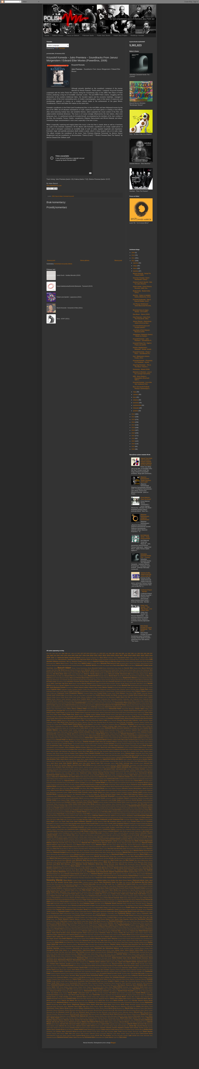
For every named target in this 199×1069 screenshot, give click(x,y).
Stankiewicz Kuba (82, 958)
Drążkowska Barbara (110, 712)
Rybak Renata (143, 931)
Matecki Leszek (81, 852)
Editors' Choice (57, 35)
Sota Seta (113, 954)
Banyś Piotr (133, 663)
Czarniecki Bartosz (82, 701)
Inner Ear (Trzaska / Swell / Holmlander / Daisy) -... (141, 278)
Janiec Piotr (99, 763)
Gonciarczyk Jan (127, 737)
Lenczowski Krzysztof (77, 827)
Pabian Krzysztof (110, 888)
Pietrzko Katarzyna (94, 901)
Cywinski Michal (76, 699)
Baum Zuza (114, 668)
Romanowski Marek (87, 927)
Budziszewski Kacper (136, 685)
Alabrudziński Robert (123, 657)
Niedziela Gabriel (69, 873)
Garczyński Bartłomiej (122, 728)
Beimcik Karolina (128, 670)
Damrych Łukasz (140, 703)
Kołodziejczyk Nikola (64, 796)
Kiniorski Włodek (148, 786)
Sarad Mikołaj (70, 936)
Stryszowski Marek (90, 965)
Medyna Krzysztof (144, 856)
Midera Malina (50, 860)
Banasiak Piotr (105, 663)
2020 (133, 433)
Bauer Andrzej (107, 668)
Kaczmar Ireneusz (109, 773)
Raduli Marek (64, 921)
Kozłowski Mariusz (107, 809)
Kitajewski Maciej (98, 788)
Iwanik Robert (65, 757)
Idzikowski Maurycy (104, 755)
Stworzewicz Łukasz (133, 965)
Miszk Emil (60, 864)
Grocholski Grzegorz (57, 743)
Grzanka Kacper (144, 743)
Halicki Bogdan (54, 751)
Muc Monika (86, 868)
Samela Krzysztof (135, 934)
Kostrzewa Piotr (120, 804)
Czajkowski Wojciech (52, 701)
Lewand (53, 829)
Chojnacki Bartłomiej (120, 691)
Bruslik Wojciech (125, 683)
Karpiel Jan (117, 782)
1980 (107, 653)
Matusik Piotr (127, 852)
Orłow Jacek (139, 884)
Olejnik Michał (50, 882)
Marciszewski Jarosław (133, 848)
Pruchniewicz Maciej (90, 915)
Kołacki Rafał (127, 794)
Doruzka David (128, 710)
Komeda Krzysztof (68, 196)
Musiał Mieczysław (51, 870)
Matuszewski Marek (56, 854)
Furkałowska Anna (60, 726)
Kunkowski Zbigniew (129, 819)
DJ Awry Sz (126, 706)
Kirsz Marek (66, 788)
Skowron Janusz (115, 944)
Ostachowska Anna (96, 886)
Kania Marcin (53, 780)
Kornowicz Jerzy (51, 802)
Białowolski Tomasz (138, 672)
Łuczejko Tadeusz (51, 839)
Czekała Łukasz (139, 701)
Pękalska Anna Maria (137, 897)
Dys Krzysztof (71, 718)
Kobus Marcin (106, 792)
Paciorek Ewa (148, 888)
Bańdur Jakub (140, 663)
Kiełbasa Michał (110, 786)
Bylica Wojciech (135, 687)
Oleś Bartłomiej (127, 882)
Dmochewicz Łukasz (60, 708)
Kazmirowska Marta (114, 784)
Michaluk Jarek (140, 858)
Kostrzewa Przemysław (131, 804)
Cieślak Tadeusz (81, 697)
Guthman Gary (146, 747)
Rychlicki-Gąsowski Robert (79, 932)
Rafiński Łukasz (81, 921)
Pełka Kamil (84, 895)
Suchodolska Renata (106, 967)
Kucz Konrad (60, 817)
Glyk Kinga (54, 736)
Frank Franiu (104, 724)
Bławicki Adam (85, 677)
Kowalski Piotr (129, 808)
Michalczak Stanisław (103, 858)
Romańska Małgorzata (123, 927)
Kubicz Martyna (88, 815)
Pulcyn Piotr (54, 919)
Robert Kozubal (145, 923)
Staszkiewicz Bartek (110, 960)
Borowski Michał (104, 681)
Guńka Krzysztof (128, 747)
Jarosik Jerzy (100, 765)
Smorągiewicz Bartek (53, 950)
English (105, 720)
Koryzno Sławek (92, 802)
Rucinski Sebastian (87, 929)
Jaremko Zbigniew (66, 765)
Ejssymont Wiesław (66, 720)
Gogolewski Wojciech (144, 736)
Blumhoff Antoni (134, 675)
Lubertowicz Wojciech (146, 833)
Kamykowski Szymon (143, 778)
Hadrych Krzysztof (119, 749)
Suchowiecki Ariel (116, 967)
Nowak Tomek (67, 877)
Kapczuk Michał (69, 780)
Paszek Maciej (121, 892)
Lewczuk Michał (148, 829)
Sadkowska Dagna (52, 934)
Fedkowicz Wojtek (147, 720)
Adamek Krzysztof (86, 657)
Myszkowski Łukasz (111, 870)
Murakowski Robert (129, 868)
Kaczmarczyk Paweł (53, 775)
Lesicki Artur (119, 827)
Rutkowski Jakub (86, 930)
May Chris (108, 854)
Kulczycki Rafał (128, 817)
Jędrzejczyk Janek (87, 769)
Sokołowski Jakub (112, 952)
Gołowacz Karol (108, 737)
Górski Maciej (50, 741)
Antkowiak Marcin (134, 659)
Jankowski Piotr (147, 763)
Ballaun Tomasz (69, 663)
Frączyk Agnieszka (139, 724)
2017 (133, 425)
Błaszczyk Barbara (65, 677)
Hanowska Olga (98, 751)
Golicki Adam (89, 738)
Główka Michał (116, 736)
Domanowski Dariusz (71, 710)
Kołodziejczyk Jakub (52, 796)
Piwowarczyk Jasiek (66, 905)
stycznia (136, 263)
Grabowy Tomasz (69, 741)
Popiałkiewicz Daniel (112, 909)
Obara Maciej (67, 880)
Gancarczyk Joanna (74, 728)
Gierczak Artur (128, 732)
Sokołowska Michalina (101, 952)
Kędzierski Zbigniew (62, 786)
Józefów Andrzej (76, 771)
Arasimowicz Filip (64, 661)
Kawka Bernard (84, 784)
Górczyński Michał (101, 739)
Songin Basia (106, 954)
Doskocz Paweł (137, 710)
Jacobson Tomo (55, 759)
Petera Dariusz (81, 897)
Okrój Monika (111, 880)
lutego (135, 266)
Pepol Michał (115, 895)
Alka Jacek (76, 659)
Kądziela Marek (51, 786)
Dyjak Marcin (128, 716)
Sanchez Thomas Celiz (146, 934)
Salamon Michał (125, 934)
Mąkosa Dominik (126, 856)
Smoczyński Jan (99, 948)
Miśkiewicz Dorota (69, 864)
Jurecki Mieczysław (114, 771)
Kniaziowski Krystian (62, 792)
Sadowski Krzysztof (63, 934)
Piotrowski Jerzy (121, 903)
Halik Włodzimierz (72, 751)
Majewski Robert (147, 842)
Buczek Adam (106, 685)
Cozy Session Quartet (137, 697)
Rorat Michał (139, 927)
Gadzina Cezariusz (107, 726)
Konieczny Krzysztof (111, 798)
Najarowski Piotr (71, 871)
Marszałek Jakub (110, 850)
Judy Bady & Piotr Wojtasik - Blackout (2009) (141, 331)
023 (48, 653)
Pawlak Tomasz (107, 893)
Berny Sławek (81, 672)
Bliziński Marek (113, 675)
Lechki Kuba (126, 825)
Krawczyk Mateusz (71, 811)
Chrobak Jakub (111, 693)
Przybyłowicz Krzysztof (73, 917)
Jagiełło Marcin (80, 759)
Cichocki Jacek (51, 695)
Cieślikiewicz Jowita (91, 697)
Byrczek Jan (143, 687)
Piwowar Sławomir (55, 905)
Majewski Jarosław (127, 842)
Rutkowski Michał (106, 930)
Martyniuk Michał (128, 850)
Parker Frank (91, 892)
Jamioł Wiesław (114, 761)
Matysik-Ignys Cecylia (100, 854)
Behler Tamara (119, 670)
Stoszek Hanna (95, 963)
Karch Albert (138, 780)
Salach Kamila (117, 934)
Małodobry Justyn (147, 846)
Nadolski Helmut (133, 870)
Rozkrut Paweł (50, 929)
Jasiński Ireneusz (88, 767)
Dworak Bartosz (78, 716)
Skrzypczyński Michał (69, 946)
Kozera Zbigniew (147, 808)
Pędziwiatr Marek (118, 897)
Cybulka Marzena (56, 699)
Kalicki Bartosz (84, 776)
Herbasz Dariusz (84, 753)
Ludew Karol (96, 835)
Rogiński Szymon (134, 925)
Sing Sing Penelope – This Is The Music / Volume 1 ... (142, 365)
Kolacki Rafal (89, 794)
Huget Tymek (71, 755)
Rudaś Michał (106, 929)
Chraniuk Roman (102, 693)
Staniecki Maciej (138, 956)
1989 (132, 653)
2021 (133, 436)
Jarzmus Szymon (78, 767)
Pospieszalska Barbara (85, 911)
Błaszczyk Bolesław (75, 677)
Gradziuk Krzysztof (89, 741)
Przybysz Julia (84, 917)
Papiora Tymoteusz (82, 892)
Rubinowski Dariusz (77, 929)
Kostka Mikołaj (90, 804)
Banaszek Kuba (114, 663)
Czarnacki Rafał (72, 701)
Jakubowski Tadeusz (93, 761)
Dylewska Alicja (144, 716)
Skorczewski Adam (83, 944)
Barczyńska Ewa (100, 665)
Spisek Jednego (51, 956)
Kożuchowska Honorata (128, 809)
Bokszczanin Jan (57, 679)
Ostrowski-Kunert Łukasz (69, 888)
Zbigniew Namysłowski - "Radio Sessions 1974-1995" (146, 479)
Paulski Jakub (75, 893)
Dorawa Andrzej (107, 710)
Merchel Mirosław (71, 858)
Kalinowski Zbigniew (112, 776)
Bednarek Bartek (79, 670)
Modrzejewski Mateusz (134, 864)
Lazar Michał (111, 825)
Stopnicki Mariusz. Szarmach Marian (81, 963)
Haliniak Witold (82, 751)
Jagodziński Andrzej (108, 759)
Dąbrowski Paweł (100, 705)
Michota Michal (148, 858)
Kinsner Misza (59, 788)
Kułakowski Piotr (118, 819)
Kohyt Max (72, 794)
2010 (133, 255)
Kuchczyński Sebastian (145, 815)
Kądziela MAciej (147, 784)
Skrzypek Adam (80, 946)
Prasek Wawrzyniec (101, 913)
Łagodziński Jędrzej (52, 837)
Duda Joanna (148, 712)
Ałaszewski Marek (85, 659)
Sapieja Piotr (59, 936)
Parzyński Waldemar (101, 892)
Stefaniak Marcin (63, 961)
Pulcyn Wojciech (63, 919)
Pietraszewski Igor (74, 901)
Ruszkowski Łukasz (76, 930)
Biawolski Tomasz (147, 672)
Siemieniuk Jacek (147, 940)
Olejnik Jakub (148, 880)
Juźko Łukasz (50, 773)
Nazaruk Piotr (148, 871)
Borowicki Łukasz (52, 681)
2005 (73, 655)
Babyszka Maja (109, 661)
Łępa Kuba (100, 837)
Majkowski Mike (62, 844)
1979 (103, 653)
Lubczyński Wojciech (134, 833)
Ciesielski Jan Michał (111, 695)
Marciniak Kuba (112, 848)
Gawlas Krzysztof (63, 730)
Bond (85, 679)
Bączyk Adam (137, 668)
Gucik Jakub (100, 747)
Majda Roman (68, 842)
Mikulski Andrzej (61, 862)
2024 (133, 444)
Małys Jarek (50, 848)
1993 (138, 653)
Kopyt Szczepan (95, 800)
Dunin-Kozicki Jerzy (128, 714)
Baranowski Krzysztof (71, 665)
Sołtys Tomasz (98, 954)
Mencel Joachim (62, 858)
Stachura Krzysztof (120, 956)
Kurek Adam (58, 821)
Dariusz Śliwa (148, 703)
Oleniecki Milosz (78, 882)
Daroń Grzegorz (51, 705)
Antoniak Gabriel (144, 659)
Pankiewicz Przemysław (146, 890)
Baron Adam (116, 665)
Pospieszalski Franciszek (99, 911)
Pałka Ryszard (105, 890)
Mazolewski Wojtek (118, 854)
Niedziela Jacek (78, 873)
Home (47, 35)
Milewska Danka (80, 862)
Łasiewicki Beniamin (73, 837)
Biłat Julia (61, 675)
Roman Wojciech (65, 927)
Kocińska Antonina (147, 792)
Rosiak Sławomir (148, 927)
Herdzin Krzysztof (94, 753)
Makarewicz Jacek (71, 844)
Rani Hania (134, 921)
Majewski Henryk (96, 842)
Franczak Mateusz (87, 724)
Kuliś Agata (53, 819)
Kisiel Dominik (74, 788)
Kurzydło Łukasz (126, 821)
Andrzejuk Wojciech (124, 659)
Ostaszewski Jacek (122, 886)
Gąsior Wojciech (68, 732)
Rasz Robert (149, 921)
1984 (119, 653)
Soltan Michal (53, 954)
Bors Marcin (123, 681)
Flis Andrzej (110, 722)
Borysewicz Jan (131, 681)
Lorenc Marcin (113, 833)
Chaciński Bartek (94, 689)
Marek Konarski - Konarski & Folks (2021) (70, 308)
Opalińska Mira (121, 884)
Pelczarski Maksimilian (75, 895)
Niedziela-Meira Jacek (110, 873)
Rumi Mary (124, 929)
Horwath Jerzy (63, 755)
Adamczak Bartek (63, 657)
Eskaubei (119, 720)
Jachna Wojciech (132, 757)
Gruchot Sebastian (109, 743)
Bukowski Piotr (70, 687)
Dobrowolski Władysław (128, 708)
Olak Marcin (118, 880)
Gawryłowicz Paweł (52, 732)
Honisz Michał (50, 755)
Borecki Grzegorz (110, 679)
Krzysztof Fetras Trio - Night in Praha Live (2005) (142, 344)
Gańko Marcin (84, 728)
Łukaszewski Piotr (103, 839)
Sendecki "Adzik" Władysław (110, 938)
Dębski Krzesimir (117, 706)
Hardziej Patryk (135, 751)
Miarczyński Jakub (82, 858)
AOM (150, 659)
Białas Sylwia (118, 672)
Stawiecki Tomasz (136, 960)
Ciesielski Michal (132, 695)
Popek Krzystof (92, 909)
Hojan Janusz (120, 753)
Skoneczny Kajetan (72, 944)
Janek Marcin (54, 763)
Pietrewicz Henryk (83, 901)
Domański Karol (81, 710)
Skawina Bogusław (134, 942)
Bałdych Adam (86, 663)
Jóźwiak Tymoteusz (86, 771)
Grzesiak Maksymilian (91, 745)
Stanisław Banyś (148, 956)
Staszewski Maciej (99, 960)
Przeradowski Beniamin (112, 915)
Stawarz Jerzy (119, 960)
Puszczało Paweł (95, 919)
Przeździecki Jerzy (147, 915)
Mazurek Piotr (54, 856)
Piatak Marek (79, 899)
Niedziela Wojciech (97, 874)
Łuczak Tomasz (147, 837)
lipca (134, 397)
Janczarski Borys (142, 761)
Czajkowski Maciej (147, 699)
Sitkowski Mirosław (99, 942)
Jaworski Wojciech (147, 767)
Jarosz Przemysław (123, 765)
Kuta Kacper (55, 823)
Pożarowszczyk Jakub (90, 913)
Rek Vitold (119, 923)
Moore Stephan (75, 866)
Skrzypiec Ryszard (100, 946)
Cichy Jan (76, 695)
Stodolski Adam (54, 963)
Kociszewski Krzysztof (63, 794)
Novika (115, 875)
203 (56, 657)
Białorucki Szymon (127, 672)
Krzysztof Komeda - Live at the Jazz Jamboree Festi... (142, 383)
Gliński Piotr (117, 734)
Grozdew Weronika (98, 743)
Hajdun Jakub (145, 749)
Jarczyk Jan (50, 765)
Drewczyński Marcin (121, 712)
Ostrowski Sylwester (56, 888)
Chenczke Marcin (135, 689)
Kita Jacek (90, 788)
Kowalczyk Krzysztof (94, 806)
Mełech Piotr (53, 858)
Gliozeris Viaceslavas (127, 734)
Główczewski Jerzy (106, 736)
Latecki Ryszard (89, 825)
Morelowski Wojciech (101, 866)
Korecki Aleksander (126, 800)
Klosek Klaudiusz (90, 790)
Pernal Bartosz (56, 897)
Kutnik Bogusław (63, 823)
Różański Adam (67, 929)
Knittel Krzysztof (73, 792)
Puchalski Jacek (121, 917)
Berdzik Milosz (53, 672)
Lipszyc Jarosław (53, 833)
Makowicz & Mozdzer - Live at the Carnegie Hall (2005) (142, 372)
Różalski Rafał (59, 929)
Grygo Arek (136, 743)
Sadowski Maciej (74, 934)
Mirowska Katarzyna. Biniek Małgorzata (132, 862)
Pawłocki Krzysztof (55, 895)
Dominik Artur (98, 710)
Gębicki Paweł (108, 732)
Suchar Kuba (83, 967)
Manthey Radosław (79, 848)
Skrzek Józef (50, 946)
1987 (129, 653)
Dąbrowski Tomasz (120, 705)
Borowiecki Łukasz (62, 681)
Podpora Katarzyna (72, 907)
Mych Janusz (80, 870)
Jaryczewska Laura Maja (136, 765)
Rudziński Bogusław (115, 929)
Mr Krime (59, 868)
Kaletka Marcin (75, 776)
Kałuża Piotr (79, 778)
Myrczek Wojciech (89, 870)
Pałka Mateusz (96, 890)
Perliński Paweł (143, 895)
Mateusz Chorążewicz (116, 852)
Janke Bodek (119, 763)
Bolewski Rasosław (78, 679)
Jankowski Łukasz (138, 763)
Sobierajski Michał (101, 950)
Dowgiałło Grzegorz (147, 710)
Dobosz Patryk (82, 708)
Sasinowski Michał (99, 936)
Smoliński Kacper (128, 948)
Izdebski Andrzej (101, 757)
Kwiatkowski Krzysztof (135, 823)
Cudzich (145, 697)
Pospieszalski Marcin (112, 911)
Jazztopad (49, 769)
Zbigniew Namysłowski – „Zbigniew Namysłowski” (145, 517)
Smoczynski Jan (77, 948)
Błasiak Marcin (142, 675)
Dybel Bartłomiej (110, 716)
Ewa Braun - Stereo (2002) (141, 314)
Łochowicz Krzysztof (109, 837)
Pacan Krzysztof (119, 888)
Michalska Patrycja (131, 858)
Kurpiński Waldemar (97, 821)
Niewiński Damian (77, 875)
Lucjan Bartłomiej (88, 835)
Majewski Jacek (106, 842)
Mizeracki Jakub (113, 864)
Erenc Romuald (112, 720)
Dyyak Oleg (79, 718)
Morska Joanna (119, 866)
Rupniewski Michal (132, 929)
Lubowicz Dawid (52, 835)
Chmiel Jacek (55, 691)
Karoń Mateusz (110, 782)
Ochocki (84, 880)
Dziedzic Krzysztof (113, 718)
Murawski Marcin (147, 868)
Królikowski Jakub (142, 811)
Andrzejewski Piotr (114, 659)
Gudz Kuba (107, 747)
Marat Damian (96, 848)
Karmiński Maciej (70, 782)
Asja (70, 661)
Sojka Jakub (64, 952)
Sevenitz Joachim (59, 940)
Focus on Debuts (73, 35)
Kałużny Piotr (86, 778)
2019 (133, 430)
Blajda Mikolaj (84, 675)
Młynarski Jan (123, 864)
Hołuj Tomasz (148, 753)
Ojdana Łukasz (102, 880)
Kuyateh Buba (94, 823)
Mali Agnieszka (137, 844)
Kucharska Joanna (132, 815)
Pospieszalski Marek (125, 911)
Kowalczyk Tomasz (114, 806)
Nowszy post (51, 260)
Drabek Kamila (60, 712)
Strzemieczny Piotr (111, 965)
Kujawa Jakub (96, 817)
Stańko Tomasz (136, 958)
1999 (51, 655)
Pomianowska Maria (70, 909)
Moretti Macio (110, 866)
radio (58, 921)
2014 (133, 417)
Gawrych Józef (136, 730)
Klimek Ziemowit (72, 790)
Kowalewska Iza (124, 806)
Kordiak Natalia (116, 800)
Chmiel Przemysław (73, 691)
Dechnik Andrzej (148, 705)
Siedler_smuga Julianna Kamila (126, 940)
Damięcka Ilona (131, 703)
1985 (122, 653)
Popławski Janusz (141, 909)
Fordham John (149, 722)
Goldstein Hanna (54, 737)
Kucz (48, 817)
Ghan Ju (115, 732)
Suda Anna (125, 967)
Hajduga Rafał (137, 749)
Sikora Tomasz (75, 942)
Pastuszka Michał (112, 892)
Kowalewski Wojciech (146, 806)
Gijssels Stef (70, 734)
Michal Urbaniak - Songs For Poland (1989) (142, 274)
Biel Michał (56, 673)
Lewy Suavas (76, 831)
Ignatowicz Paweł (119, 755)
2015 (133, 419)
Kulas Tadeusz (119, 817)
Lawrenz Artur (104, 825)
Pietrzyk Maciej (104, 901)
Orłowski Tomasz (51, 886)
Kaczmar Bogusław (98, 773)
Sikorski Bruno (83, 942)
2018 (133, 427)
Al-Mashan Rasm (112, 657)
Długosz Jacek (50, 708)
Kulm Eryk (76, 819)
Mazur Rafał (144, 854)
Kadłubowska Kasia (109, 775)
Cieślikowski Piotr (101, 697)
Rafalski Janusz (72, 921)
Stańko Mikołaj (127, 958)
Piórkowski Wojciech (141, 903)
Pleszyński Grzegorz (89, 905)
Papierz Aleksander (60, 892)
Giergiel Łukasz (136, 732)
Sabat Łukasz (139, 932)
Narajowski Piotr (133, 871)
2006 (76, 655)
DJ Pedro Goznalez (134, 706)
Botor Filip (61, 683)
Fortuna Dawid (67, 724)
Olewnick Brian (50, 884)
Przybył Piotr (62, 917)
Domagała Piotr (61, 710)
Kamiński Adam (103, 778)
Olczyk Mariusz (127, 880)
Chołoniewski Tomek (63, 693)
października (137, 405)
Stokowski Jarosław (65, 963)
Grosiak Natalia (89, 743)
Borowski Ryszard (114, 681)
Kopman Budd (87, 800)
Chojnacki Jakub (130, 691)
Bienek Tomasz (104, 673)
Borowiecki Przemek (73, 681)
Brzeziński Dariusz (74, 685)
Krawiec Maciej (81, 812)
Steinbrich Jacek (105, 961)
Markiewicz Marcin (78, 850)
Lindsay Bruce (138, 831)
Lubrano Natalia (79, 835)
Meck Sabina (134, 856)
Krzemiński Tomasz (106, 813)
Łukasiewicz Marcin (73, 839)
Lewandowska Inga (61, 829)
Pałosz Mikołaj (113, 890)
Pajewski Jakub (60, 890)
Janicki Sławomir (91, 763)
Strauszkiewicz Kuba (105, 963)
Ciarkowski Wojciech (147, 693)
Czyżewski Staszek (110, 703)
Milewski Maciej (89, 862)
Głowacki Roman (77, 736)
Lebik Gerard (119, 825)
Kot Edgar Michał (55, 806)
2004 (69, 655)
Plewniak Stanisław (100, 905)
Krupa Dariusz (52, 813)
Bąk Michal (55, 670)
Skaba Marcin (125, 942)
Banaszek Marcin (124, 663)
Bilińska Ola (55, 675)
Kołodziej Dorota (148, 794)
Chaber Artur (86, 689)
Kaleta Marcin (55, 776)
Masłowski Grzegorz (59, 852)
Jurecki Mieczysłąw (124, 771)
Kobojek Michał (97, 792)
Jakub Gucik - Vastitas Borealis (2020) (68, 275)
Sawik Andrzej (126, 936)
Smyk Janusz (63, 950)
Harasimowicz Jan (118, 751)
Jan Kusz (120, 761)
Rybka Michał (56, 932)
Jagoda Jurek (98, 759)
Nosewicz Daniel (102, 875)
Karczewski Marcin (148, 780)
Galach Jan (125, 726)
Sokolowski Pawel (89, 952)
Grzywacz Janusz (63, 747)
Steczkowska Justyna (147, 960)
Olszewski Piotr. (100, 884)
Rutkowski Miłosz (116, 930)
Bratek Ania (95, 683)
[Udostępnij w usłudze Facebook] (54, 188)
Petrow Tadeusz (99, 897)
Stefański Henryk (84, 961)
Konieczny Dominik (99, 798)
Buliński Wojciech (89, 687)
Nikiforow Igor (86, 875)
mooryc (83, 866)
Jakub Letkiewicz (127, 759)
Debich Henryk (140, 705)
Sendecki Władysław (95, 938)
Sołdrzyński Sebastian (71, 954)
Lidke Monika (123, 831)
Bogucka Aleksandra (142, 677)
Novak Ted (110, 875)
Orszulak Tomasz (61, 886)
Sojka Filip (58, 952)
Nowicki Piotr (139, 877)
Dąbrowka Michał (60, 705)
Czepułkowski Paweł (52, 703)
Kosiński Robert (112, 802)
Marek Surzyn (142, 848)
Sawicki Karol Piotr (118, 936)
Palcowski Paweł (69, 890)
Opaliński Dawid (130, 884)
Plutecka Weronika (139, 905)
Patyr (52, 893)
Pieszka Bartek (64, 901)
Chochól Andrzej (84, 691)
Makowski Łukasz (111, 844)
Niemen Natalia (141, 873)
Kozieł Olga (50, 809)
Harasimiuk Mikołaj (108, 751)
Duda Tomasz (58, 714)
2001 (58, 655)
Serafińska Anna (148, 938)
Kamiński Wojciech (133, 778)
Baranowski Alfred (60, 665)
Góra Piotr (92, 739)
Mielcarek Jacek (70, 860)
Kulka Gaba (60, 819)
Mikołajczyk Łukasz (52, 862)
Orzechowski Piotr (71, 886)
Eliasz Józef (84, 720)
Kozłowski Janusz (78, 809)
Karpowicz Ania (133, 782)
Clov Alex (127, 697)
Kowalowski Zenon (69, 808)
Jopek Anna (149, 769)
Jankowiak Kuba (128, 763)
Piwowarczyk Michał (77, 905)
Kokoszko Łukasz (80, 794)
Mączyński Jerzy (108, 856)
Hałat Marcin (89, 751)
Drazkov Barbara (99, 712)
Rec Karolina (85, 923)
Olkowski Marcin (68, 884)
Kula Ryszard (111, 817)
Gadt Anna (87, 726)
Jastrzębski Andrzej (137, 767)
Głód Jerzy (85, 736)
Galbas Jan (149, 726)
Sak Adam (90, 934)
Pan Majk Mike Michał (133, 890)
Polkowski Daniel (148, 907)
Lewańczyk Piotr (120, 829)
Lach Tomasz (56, 825)
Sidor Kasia (104, 940)
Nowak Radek (59, 877)
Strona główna (84, 260)
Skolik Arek (54, 944)
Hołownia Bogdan (130, 753)
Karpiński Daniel (124, 782)
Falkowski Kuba (127, 720)
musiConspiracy (61, 870)
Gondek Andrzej (137, 737)
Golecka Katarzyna (79, 737)
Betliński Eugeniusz (100, 672)
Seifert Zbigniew (67, 938)
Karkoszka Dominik (52, 782)
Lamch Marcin (72, 825)
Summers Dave (148, 967)
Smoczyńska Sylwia (88, 948)
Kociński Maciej (51, 794)
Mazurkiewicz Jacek (76, 856)
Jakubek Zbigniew (147, 759)
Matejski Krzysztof (90, 852)
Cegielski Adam (56, 689)
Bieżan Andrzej (135, 673)
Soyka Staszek (132, 954)
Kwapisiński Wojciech (123, 823)
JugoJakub (106, 771)
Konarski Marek (143, 796)
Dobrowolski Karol (103, 708)
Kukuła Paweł (104, 817)
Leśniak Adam (134, 827)
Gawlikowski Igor (82, 730)
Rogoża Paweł (144, 925)
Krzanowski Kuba (95, 813)
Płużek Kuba (148, 905)
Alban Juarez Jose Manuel (137, 657)
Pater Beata (138, 892)
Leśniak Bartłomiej (143, 827)
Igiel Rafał (111, 755)
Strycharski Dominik (67, 965)
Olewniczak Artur (59, 884)
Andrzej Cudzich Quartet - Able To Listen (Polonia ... (142, 283)
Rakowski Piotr (104, 921)
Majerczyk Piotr (77, 842)
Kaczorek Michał (99, 775)
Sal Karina (110, 934)
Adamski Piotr (95, 657)
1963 (56, 653)
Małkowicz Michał (128, 846)
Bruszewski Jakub (135, 683)
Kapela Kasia (87, 780)
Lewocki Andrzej (68, 831)
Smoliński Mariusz (139, 948)
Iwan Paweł (50, 757)
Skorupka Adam (93, 944)
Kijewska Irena (129, 786)
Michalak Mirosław (92, 858)
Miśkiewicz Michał (94, 864)
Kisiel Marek (83, 788)
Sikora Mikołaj (67, 942)
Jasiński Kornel (98, 767)
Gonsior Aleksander (147, 737)
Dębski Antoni (108, 706)
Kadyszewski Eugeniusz (122, 775)
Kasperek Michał (142, 782)
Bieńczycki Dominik (114, 673)
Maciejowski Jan (79, 841)
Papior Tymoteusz (71, 892)
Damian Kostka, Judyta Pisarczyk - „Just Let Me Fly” (146, 574)
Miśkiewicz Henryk (82, 864)
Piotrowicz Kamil (89, 903)
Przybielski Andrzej (53, 917)
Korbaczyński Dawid (106, 800)
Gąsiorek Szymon (78, 732)
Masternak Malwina (71, 852)
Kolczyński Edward (110, 794)
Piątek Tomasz (87, 899)
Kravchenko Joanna (52, 811)
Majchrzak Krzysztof (58, 842)
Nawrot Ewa (141, 871)
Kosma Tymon (121, 802)
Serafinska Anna (139, 938)
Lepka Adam (87, 827)
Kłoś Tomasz (139, 790)
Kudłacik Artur (79, 817)
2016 (133, 422)
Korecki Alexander (137, 800)
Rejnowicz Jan (112, 923)
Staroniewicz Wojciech (65, 960)
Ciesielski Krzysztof (122, 695)
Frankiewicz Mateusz (113, 724)
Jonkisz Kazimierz (140, 769)
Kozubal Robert (117, 809)
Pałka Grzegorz (87, 890)
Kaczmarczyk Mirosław (145, 773)
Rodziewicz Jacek (75, 925)
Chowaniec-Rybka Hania (90, 693)
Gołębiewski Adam (99, 737)
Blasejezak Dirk (93, 676)
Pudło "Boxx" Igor (144, 917)
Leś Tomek (126, 827)
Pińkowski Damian (59, 903)
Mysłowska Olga (100, 870)
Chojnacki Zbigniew (140, 691)
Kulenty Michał (146, 817)
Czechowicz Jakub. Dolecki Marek (126, 701)
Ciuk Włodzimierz (110, 697)
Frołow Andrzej (148, 724)
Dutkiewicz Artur (147, 714)
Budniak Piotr (126, 685)
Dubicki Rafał (130, 712)
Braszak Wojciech (87, 683)
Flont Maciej (116, 722)
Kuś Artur (143, 821)
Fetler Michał (60, 722)
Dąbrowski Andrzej (70, 705)
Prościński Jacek (61, 915)
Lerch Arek (94, 827)
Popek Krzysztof (101, 909)
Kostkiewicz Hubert (100, 804)
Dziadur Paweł (104, 718)
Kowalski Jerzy (113, 808)
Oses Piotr (80, 886)
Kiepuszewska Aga (120, 786)
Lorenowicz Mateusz (122, 833)
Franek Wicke (97, 724)
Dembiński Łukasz (59, 706)
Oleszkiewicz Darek (109, 882)
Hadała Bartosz (110, 749)
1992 (135, 653)
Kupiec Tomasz (139, 819)
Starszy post (118, 260)
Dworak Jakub (88, 716)
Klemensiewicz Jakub (139, 788)
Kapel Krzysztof (79, 780)
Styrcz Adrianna (62, 967)
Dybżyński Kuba (119, 716)
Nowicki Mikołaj (122, 877)
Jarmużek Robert (77, 765)
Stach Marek (100, 956)
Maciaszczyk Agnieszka (57, 841)
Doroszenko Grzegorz (117, 710)
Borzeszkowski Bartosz (142, 681)
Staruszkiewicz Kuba (79, 960)
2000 (54, 655)
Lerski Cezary (101, 827)
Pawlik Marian (134, 893)
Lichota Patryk (93, 831)
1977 (97, 653)
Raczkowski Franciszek (145, 919)
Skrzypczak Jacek (59, 946)
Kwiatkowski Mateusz (146, 823)
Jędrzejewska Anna (98, 769)
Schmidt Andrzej (135, 936)
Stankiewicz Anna (71, 958)
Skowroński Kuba (126, 944)
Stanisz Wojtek (62, 958)
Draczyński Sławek (69, 712)
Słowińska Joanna (140, 946)
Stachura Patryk (130, 956)
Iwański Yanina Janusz (83, 757)
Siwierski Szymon (116, 942)
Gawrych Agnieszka (125, 730)
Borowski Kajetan (95, 681)
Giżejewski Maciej (83, 734)
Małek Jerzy (120, 846)
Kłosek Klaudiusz (122, 790)
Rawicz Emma (70, 923)
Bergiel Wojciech (72, 672)
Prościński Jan (70, 915)
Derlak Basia (101, 706)
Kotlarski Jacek (72, 806)
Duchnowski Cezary (139, 712)
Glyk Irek (49, 736)
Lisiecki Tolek (77, 833)
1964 (59, 653)
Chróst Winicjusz (120, 693)
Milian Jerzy (107, 862)
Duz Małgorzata (60, 716)
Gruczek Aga (118, 743)
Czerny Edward (62, 703)
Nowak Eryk (149, 875)
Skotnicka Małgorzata (104, 944)
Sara (65, 936)
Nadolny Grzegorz (122, 870)
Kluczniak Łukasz (100, 790)
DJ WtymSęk (149, 706)
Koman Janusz (84, 796)
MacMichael (121, 841)
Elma (90, 720)
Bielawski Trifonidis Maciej (91, 673)
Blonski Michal (121, 675)
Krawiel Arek (98, 811)
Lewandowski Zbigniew (108, 829)
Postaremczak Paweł (57, 913)
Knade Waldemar (147, 790)
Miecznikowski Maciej (60, 860)
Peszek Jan (73, 897)
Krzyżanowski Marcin (52, 815)
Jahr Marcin (119, 759)
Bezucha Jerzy (110, 672)
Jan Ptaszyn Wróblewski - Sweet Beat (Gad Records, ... (142, 305)
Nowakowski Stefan (101, 877)
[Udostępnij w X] (52, 188)
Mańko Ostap (88, 848)
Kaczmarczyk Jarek (121, 773)
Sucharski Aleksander (94, 967)
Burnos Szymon (107, 687)
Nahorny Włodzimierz (59, 872)
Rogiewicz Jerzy (113, 925)
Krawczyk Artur (61, 811)
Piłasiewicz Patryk (147, 901)
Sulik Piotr (141, 967)
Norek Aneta (93, 875)
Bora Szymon (102, 679)
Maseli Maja (50, 852)
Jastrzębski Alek (126, 767)
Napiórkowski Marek (121, 872)
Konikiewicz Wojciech (123, 798)
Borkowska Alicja (148, 679)
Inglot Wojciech (144, 755)
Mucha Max (100, 868)
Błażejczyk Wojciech (95, 677)
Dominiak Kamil (91, 710)
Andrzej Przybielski (103, 659)
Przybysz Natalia (92, 917)
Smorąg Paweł (148, 948)
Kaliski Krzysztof (142, 776)
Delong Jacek (50, 706)
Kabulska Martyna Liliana (72, 773)
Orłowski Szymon (147, 884)
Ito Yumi (150, 755)
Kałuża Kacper (71, 778)
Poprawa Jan (54, 911)
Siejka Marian (139, 940)
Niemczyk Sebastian (122, 873)
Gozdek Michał (85, 739)
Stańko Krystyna (117, 958)
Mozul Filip (149, 866)
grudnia (135, 411)
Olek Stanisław (58, 882)
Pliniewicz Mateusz (111, 905)
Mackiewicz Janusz (111, 841)
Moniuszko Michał (51, 866)
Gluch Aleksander (139, 734)
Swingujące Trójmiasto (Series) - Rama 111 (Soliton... (142, 335)
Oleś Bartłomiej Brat (138, 882)
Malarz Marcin (120, 844)
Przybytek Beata (112, 917)
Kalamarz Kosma (142, 775)
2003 (65, 655)
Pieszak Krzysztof (55, 901)
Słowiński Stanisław (53, 948)
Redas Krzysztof (93, 923)
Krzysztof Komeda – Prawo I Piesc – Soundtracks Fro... (142, 352)
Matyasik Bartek (89, 854)
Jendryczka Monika (68, 769)
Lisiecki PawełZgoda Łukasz (65, 833)
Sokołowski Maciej (144, 952)
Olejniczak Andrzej (138, 880)
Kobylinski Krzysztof (115, 792)
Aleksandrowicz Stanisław (65, 659)
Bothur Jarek (54, 683)
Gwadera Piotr (73, 749)
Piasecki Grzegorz (70, 899)
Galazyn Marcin (141, 726)
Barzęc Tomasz (76, 668)
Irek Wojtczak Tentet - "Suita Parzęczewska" (145, 536)
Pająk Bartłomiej (51, 890)
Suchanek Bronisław (73, 967)
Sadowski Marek (83, 934)
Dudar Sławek (75, 714)
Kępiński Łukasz (81, 786)
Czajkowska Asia (105, 699)
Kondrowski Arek (56, 798)
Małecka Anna (105, 846)
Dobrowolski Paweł (115, 708)
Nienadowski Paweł (55, 875)
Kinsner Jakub (51, 788)
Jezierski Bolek (78, 769)
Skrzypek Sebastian (89, 946)
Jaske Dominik (106, 767)
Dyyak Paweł (86, 718)
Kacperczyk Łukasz (86, 773)
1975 (91, 653)
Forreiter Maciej (58, 724)
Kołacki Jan (119, 794)
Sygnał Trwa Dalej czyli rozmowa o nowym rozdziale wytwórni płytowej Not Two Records (146, 462)
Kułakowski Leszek (106, 819)
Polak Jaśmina (112, 907)
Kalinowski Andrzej (93, 776)
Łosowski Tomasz (127, 837)
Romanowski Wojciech (99, 927)
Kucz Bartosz (53, 817)
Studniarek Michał (122, 965)
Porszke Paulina (74, 911)
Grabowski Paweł (59, 741)
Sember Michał (85, 938)
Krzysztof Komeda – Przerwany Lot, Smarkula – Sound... (142, 361)
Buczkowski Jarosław (115, 685)
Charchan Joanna (125, 689)
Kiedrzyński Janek (100, 786)
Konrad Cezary (51, 800)
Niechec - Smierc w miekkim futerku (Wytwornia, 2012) (142, 296)
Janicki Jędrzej (72, 763)
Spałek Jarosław (140, 954)
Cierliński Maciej (100, 695)
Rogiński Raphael (124, 925)
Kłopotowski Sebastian (111, 790)
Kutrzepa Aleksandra (74, 823)
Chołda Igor (53, 693)
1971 (78, 653)
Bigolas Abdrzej (144, 673)
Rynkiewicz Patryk (104, 932)
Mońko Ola (67, 866)
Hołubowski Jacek (140, 753)
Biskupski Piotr (68, 675)
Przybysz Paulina (102, 917)
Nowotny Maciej (54, 880)
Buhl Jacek (50, 687)
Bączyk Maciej (146, 668)
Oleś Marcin (148, 882)
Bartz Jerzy (53, 668)
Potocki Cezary (79, 913)
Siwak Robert (107, 942)
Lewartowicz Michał (130, 829)
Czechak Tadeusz (111, 701)
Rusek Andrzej (141, 929)
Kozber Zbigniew (138, 808)
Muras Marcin (138, 868)
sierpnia (136, 400)
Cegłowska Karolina (66, 689)
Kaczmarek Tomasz (88, 775)
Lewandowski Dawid (85, 829)
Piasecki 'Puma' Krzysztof (57, 899)
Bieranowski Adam (125, 673)
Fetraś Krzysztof (69, 722)
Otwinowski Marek (81, 888)
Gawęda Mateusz (52, 730)
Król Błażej (115, 811)
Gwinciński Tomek (91, 749)
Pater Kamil (145, 892)
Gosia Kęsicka (76, 739)
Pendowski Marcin (106, 895)
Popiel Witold (122, 909)
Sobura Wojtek (139, 950)
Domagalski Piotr (51, 710)
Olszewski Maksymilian (89, 884)
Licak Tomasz (84, 831)
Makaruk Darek (81, 844)
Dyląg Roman (136, 716)
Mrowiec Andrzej (78, 868)
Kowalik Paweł (50, 808)
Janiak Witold (62, 763)
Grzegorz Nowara (80, 745)
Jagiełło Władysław (90, 759)
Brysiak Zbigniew (64, 685)
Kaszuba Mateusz (64, 784)
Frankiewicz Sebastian (127, 724)
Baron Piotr (124, 665)
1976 (94, 653)
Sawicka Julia (108, 936)
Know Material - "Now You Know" (146, 498)
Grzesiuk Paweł (113, 745)
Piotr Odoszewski (71, 903)
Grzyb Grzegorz (147, 745)
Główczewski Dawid (94, 736)
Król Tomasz (127, 811)
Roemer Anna (84, 925)
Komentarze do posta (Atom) (63, 264)
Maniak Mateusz (64, 848)
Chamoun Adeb (115, 689)
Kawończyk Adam (94, 784)
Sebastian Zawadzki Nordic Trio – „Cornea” (146, 555)
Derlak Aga (94, 706)
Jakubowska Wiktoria (70, 761)
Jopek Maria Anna (52, 771)
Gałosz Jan (65, 728)
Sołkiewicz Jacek (82, 954)
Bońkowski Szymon (93, 679)
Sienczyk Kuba (50, 942)
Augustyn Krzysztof (87, 661)
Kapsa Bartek (103, 780)
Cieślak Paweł (72, 697)
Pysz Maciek (115, 919)
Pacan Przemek (129, 888)
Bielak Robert (64, 673)
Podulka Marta (81, 907)
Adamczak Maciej (74, 657)
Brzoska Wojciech (84, 685)
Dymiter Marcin (54, 718)
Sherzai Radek (78, 940)
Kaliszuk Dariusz (54, 778)
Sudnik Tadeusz (133, 967)
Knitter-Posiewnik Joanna (85, 792)
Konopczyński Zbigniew (136, 798)
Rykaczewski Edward (93, 932)
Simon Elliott (90, 942)
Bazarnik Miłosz (128, 668)
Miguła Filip (122, 860)
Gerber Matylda (99, 732)
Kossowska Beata (63, 804)
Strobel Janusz (135, 963)
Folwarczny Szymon (138, 722)
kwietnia (136, 271)
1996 (148, 653)
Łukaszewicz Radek (93, 839)
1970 (75, 653)
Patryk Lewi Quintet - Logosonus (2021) (69, 297)
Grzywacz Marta (85, 747)
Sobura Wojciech (129, 950)
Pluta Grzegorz (120, 905)
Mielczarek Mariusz (92, 860)
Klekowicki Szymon (127, 788)
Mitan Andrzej (104, 864)
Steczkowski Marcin (52, 961)
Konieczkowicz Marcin (76, 798)
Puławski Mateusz (74, 919)
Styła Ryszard (54, 967)
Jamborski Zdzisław (104, 761)
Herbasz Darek (74, 753)
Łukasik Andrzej (83, 839)
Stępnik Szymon (131, 962)
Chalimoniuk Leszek (105, 689)
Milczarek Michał (70, 862)
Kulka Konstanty (68, 819)
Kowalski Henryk (104, 808)
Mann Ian (71, 848)
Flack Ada (93, 722)
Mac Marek (134, 839)
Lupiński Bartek (116, 835)
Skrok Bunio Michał (147, 944)
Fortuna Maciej (77, 724)
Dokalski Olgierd (139, 708)
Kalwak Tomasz (63, 778)
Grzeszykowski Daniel (136, 745)
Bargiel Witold (109, 665)
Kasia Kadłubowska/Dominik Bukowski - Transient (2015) (74, 286)
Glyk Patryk (61, 736)
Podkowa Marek (61, 907)
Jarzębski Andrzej (147, 765)
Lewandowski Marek (96, 829)
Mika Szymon (130, 860)
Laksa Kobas (64, 825)
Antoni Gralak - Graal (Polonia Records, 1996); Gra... (142, 287)
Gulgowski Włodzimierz (117, 747)
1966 (66, 653)
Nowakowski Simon (90, 877)
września (136, 403)
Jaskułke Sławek (115, 767)
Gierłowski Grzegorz (146, 732)
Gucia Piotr (93, 747)
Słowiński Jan (148, 946)
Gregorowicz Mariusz (134, 741)
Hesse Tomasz (105, 753)
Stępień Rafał (122, 961)
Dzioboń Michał (143, 718)
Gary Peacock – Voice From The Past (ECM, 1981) (141, 318)
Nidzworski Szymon (52, 873)
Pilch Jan (129, 901)
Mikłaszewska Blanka (146, 860)
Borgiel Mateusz (138, 679)
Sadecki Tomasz (147, 932)
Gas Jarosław (133, 728)
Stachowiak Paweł (110, 956)
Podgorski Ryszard (52, 907)
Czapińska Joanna (63, 701)
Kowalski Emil (88, 808)
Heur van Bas (113, 753)
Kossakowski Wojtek (52, 804)
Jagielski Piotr (72, 759)
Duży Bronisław (69, 716)
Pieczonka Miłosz (96, 899)
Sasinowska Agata (89, 936)
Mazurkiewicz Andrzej (64, 856)
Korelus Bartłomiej (148, 800)
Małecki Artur (113, 846)
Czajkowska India (127, 699)
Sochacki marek (51, 952)
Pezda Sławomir (108, 897)
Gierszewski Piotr (51, 734)
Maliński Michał (77, 846)
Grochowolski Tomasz (78, 743)
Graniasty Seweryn (123, 741)
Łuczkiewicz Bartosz (62, 839)
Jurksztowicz (139, 771)
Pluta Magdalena (129, 905)
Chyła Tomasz (137, 693)
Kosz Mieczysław (143, 804)
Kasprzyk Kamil (55, 784)
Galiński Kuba (58, 728)
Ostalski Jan (105, 886)
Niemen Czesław (132, 873)
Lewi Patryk (60, 831)
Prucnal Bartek (101, 915)
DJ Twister (142, 706)
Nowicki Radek (147, 877)
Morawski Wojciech (90, 866)
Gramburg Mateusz (111, 741)
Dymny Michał (63, 718)
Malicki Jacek (145, 844)
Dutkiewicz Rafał (51, 716)
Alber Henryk (148, 657)
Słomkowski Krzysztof (129, 946)
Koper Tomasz (70, 800)
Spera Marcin (148, 954)
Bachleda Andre (125, 661)
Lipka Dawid (145, 831)
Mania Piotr (56, 848)
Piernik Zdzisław (140, 899)
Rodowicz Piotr (66, 925)
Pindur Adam (50, 903)
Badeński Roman (142, 661)
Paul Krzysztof (66, 893)
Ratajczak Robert (61, 923)
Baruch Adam (59, 196)
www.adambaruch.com (54, 185)
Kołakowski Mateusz (137, 794)
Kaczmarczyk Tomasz (66, 775)
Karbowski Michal (129, 780)
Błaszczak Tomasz (54, 677)
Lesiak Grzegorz (110, 827)
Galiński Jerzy (50, 728)
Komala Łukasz (76, 796)
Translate (62, 48)
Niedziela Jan (87, 873)
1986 (126, 653)
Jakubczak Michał (137, 759)
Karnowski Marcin (90, 782)
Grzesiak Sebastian (102, 745)
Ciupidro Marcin (120, 697)
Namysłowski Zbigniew (107, 872)
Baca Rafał (117, 661)
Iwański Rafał (73, 757)
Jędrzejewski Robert (109, 769)
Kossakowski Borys (147, 802)
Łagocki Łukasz (148, 835)
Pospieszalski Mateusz (138, 911)
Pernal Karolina (65, 897)
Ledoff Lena (133, 825)
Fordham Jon (50, 724)
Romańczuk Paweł (111, 927)
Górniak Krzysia (133, 739)
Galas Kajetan (133, 726)
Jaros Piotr (94, 765)
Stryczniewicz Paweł (79, 965)
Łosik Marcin (118, 837)
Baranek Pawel (148, 663)
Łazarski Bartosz (91, 837)
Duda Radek (50, 714)
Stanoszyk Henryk (106, 958)
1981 (110, 653)
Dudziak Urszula (100, 714)
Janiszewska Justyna (109, 763)
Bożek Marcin (68, 683)
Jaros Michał (86, 765)
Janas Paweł (133, 761)
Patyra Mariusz (58, 893)
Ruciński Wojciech (97, 929)
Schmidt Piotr (144, 936)
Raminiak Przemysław (116, 921)
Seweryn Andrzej (68, 940)
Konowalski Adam (147, 798)
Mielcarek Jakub (81, 860)
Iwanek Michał (57, 757)
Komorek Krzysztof (108, 796)
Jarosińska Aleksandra (110, 765)
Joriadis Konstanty (62, 771)
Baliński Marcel (60, 663)
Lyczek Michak (131, 835)
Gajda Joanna (118, 726)
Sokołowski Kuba (134, 952)
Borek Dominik (130, 679)
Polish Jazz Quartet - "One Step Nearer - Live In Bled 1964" (146, 608)
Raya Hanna (77, 923)
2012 (133, 261)
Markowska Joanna (89, 850)
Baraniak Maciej (51, 665)
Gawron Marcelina (93, 730)
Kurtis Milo (107, 821)
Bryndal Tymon (55, 685)
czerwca (136, 394)
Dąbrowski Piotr (109, 705)
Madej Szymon (139, 841)
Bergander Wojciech (62, 672)
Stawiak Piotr (127, 960)
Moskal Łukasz (128, 866)
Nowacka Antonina (123, 875)
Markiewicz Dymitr (56, 850)
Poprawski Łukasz (64, 911)
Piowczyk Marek (131, 903)
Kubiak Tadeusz (79, 815)
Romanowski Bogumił (76, 927)
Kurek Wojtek (74, 821)
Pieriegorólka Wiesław (130, 899)
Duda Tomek (66, 714)
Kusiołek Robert (135, 821)
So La (69, 950)
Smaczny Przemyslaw (66, 948)
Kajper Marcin (133, 775)
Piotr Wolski (80, 903)
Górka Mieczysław (122, 739)
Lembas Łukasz (65, 827)
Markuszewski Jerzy (100, 850)
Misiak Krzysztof (148, 862)
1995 (144, 653)
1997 (151, 653)
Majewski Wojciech (52, 844)
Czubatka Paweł (90, 703)
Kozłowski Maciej (97, 809)
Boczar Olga (110, 677)
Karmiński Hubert (61, 782)
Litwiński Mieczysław (96, 833)
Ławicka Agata (83, 837)
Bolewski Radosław (68, 679)
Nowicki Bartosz (112, 877)
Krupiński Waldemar (70, 813)
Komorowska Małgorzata (121, 796)
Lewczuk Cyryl (139, 829)
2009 (133, 252)
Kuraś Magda (50, 821)
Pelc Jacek (65, 895)
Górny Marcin (141, 739)
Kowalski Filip (95, 808)
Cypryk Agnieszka (66, 699)
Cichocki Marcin (68, 695)
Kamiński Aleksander (113, 778)
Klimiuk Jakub (81, 790)
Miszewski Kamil (51, 864)
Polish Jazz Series (103, 35)
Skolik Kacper (62, 944)
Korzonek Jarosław (103, 802)
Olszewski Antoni (77, 884)
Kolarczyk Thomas (99, 794)
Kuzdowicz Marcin (103, 823)
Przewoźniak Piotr (137, 915)
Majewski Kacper (136, 842)
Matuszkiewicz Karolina (67, 854)
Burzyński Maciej (117, 687)
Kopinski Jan (78, 800)
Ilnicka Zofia (127, 755)
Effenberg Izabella (56, 720)
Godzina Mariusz (132, 736)
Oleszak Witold (98, 882)
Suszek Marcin (59, 969)
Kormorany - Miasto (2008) (141, 369)
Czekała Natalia (148, 701)
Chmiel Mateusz (64, 691)
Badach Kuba (133, 661)
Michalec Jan (112, 858)
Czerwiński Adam (80, 703)
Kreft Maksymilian (107, 811)
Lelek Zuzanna (142, 825)
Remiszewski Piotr (127, 923)
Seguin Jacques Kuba (55, 938)
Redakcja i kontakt (137, 35)
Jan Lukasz (127, 761)
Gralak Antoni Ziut (100, 741)
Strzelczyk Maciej (101, 965)
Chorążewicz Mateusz (76, 693)
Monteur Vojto (60, 866)
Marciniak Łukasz (122, 848)
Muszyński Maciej (70, 870)
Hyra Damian (88, 755)
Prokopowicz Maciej (52, 915)
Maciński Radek (88, 841)
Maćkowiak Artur (129, 841)
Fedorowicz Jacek (51, 722)
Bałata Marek (77, 663)
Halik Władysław (63, 751)
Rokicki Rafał (56, 927)
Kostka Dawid (81, 804)
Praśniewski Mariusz (124, 913)
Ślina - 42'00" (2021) (63, 319)
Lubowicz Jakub (61, 835)
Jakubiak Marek (51, 761)
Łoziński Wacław (137, 837)
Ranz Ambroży (141, 921)
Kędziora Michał (72, 786)
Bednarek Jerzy (99, 670)
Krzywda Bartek (130, 813)
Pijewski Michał (122, 901)
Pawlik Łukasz (125, 893)
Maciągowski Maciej (69, 841)
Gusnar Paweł (138, 747)
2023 (133, 441)
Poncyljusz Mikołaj (82, 909)
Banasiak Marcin (95, 663)
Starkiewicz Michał (147, 958)
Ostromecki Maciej (142, 886)
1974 (88, 653)
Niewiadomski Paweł (67, 875)
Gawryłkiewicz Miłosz (146, 730)
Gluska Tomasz (148, 734)
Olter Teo (114, 884)
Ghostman (121, 732)
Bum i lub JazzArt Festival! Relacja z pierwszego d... (141, 387)
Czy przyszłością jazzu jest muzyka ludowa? (141, 326)
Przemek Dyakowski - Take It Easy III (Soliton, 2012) (142, 300)
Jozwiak (69, 771)
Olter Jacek (108, 884)
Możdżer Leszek (52, 868)
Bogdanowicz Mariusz (130, 678)
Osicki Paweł (87, 886)
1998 (48, 655)
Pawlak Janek (83, 893)
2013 (133, 414)
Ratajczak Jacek (51, 923)
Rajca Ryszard (89, 921)
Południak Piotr (60, 909)
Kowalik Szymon (59, 808)
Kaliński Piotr (133, 776)
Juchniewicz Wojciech (97, 771)
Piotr (65, 903)
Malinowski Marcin (57, 846)
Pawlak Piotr (98, 893)
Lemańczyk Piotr (55, 827)
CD (147, 687)
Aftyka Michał (103, 657)
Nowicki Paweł (131, 877)
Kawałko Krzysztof (75, 784)
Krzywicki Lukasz (139, 813)
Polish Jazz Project (120, 35)
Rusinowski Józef (56, 930)
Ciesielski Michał (142, 695)
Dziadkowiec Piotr (95, 718)
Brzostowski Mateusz (96, 685)
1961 (50, 653)
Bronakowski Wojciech (105, 683)
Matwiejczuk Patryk (79, 854)
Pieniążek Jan (113, 899)
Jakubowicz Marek (60, 761)
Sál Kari (105, 934)
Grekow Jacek (144, 741)
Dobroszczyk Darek (92, 708)
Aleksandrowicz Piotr (52, 659)
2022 (133, 438)
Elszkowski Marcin (97, 720)
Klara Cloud (108, 788)
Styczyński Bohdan (145, 965)
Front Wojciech (50, 726)
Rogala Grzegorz (103, 925)
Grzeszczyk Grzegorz (124, 745)
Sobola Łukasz (110, 950)
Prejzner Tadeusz (136, 913)
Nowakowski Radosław (78, 877)
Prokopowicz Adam (147, 913)
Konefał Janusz (65, 798)
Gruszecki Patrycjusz (127, 743)
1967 (69, 653)
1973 (85, 653)
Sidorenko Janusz (112, 940)
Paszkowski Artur (130, 892)
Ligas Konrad (130, 831)
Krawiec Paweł (90, 811)
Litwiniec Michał (85, 833)
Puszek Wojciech (106, 919)
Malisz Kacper (85, 846)
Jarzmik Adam (70, 767)
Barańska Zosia (81, 665)
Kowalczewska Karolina (82, 806)
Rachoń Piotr (133, 919)
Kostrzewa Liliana (110, 804)
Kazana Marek (104, 784)
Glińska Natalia (110, 734)
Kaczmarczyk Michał (132, 773)
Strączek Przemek (117, 963)
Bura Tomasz (98, 687)
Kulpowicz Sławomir (94, 819)
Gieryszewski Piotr (61, 734)
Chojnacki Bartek (109, 691)
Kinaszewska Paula (138, 786)
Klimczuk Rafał (63, 790)
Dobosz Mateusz (72, 708)
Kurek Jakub (65, 821)
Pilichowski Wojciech (137, 901)
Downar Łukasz (51, 712)
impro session (135, 755)
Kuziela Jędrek (112, 823)
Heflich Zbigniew (144, 751)
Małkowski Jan (138, 846)
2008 (53, 196)
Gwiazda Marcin (82, 749)
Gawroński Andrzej (103, 730)
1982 (113, 653)
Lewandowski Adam (72, 829)
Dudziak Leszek (90, 714)
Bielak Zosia (71, 673)
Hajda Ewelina (129, 749)
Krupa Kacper (60, 813)
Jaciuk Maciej (142, 757)
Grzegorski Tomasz (69, 745)
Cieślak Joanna (56, 697)
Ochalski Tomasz (76, 880)
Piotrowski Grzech (110, 903)
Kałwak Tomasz (94, 778)
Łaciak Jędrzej (140, 835)
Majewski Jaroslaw (116, 842)
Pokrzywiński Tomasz (101, 907)
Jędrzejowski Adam (121, 769)
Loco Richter (105, 833)
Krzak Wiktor (87, 813)
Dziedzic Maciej (124, 718)
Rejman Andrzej (103, 923)
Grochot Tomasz (67, 743)
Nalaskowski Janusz (81, 871)
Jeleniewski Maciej (57, 769)
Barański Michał (91, 665)
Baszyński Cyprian (97, 668)
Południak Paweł (51, 909)
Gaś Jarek (140, 728)
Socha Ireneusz (148, 950)
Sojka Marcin (71, 952)
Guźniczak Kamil (64, 749)
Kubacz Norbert (70, 815)
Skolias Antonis (143, 942)
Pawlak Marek (91, 893)
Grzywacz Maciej (74, 747)
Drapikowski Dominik (89, 712)
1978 (100, 653)
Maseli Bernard (148, 850)
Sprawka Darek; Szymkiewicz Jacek (65, 956)
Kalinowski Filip (103, 776)
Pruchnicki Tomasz (79, 915)
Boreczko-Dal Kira (121, 679)
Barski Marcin (131, 665)
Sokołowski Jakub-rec (123, 952)
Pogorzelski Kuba (90, 907)
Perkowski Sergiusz (133, 895)
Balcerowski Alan (51, 663)
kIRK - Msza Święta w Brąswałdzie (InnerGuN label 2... (141, 378)
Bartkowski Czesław (142, 665)
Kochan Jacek (137, 792)
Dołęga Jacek (148, 708)
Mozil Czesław (142, 866)
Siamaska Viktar (96, 940)
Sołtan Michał (90, 954)
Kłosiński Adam (132, 790)
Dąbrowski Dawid (80, 705)
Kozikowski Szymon (58, 809)
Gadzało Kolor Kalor (96, 726)
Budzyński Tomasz (147, 685)
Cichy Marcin (82, 695)
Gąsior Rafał (60, 732)
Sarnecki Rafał (79, 936)
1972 (81, 653)
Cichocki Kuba (60, 695)
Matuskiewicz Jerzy (136, 852)
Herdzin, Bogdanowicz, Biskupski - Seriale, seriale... (142, 348)
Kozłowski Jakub (68, 809)
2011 (133, 258)
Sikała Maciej (59, 942)
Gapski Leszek (100, 728)
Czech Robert (103, 701)
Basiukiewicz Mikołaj (86, 668)
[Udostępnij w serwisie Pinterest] (56, 188)
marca (135, 268)
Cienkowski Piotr (90, 695)
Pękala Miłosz (127, 897)
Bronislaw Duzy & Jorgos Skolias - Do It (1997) (141, 310)
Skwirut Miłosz (118, 946)
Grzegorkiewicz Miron (56, 745)
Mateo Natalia (106, 852)
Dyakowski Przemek (99, 716)
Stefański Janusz (94, 962)
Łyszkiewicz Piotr (126, 839)
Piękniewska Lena (113, 901)
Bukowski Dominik (60, 687)
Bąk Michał (61, 670)
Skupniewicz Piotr (109, 946)
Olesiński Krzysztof (88, 882)
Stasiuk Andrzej (90, 960)
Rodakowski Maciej (55, 925)
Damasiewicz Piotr (121, 703)
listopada (136, 408)
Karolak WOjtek (100, 782)
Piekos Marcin (105, 899)
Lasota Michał (80, 825)
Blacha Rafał (76, 675)
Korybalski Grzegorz (70, 802)
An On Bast (94, 659)
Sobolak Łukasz (119, 950)
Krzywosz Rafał (148, 813)
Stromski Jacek (144, 963)
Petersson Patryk (90, 897)
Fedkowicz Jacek (137, 720)
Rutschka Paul (126, 930)
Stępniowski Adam (142, 961)
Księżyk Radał (62, 815)
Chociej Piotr (101, 691)
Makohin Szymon (90, 844)
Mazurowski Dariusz (88, 856)
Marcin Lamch (103, 848)
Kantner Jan (60, 780)
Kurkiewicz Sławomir (85, 821)
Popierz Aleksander (131, 909)
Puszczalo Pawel (84, 919)
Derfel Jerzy (87, 706)
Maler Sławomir (128, 844)
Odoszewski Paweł (92, 880)
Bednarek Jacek (89, 670)
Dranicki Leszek (79, 712)
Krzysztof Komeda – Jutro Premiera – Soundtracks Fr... (142, 339)
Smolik (121, 948)
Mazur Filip (127, 854)
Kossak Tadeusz (137, 802)
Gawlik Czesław (73, 730)
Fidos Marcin (78, 722)
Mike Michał (138, 860)
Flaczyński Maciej (101, 722)
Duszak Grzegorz (138, 714)
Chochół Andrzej (93, 691)
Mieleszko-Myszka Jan (104, 860)
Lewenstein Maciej (52, 831)
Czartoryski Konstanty (93, 701)
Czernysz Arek (70, 703)
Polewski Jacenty (121, 907)
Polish (128, 907)
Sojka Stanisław (80, 952)
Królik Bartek (133, 811)
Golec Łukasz (63, 737)
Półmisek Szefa (88, 35)
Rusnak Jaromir (66, 930)
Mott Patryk (135, 866)
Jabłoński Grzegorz (111, 757)
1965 (63, 653)
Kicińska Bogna (90, 786)
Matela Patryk (98, 852)
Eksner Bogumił (76, 720)
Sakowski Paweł (98, 934)
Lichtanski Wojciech (102, 831)
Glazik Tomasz (100, 734)
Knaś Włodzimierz (51, 792)
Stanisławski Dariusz (52, 958)
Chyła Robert (129, 693)
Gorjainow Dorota (51, 739)
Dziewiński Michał (134, 718)
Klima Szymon (55, 790)
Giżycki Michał (92, 734)
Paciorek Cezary (139, 888)
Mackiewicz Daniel (99, 841)
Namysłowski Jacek (93, 872)
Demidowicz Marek (69, 706)
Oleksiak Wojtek (68, 882)
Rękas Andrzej (136, 923)
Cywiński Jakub (85, 699)
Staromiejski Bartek (52, 960)
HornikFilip (57, 755)
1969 (72, 653)
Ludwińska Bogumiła (105, 835)
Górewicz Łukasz (112, 739)
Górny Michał (148, 739)
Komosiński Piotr (133, 796)
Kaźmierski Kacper (136, 784)
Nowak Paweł (50, 877)
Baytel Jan (121, 668)
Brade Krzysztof (77, 683)
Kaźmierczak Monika (125, 784)
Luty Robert (123, 835)
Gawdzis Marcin (147, 728)
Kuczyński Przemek (70, 817)
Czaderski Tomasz (95, 699)
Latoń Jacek (97, 825)
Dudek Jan (82, 714)
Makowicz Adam (101, 844)
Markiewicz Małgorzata (67, 850)
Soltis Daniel (61, 954)
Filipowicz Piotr (86, 722)
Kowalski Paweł (121, 808)
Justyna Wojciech (147, 771)
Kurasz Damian (148, 819)
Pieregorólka (120, 899)
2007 (80, 655)
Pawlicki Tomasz (116, 893)
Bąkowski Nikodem (70, 670)
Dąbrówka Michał (131, 705)
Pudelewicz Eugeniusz (132, 917)
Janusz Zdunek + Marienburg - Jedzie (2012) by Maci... (142, 322)
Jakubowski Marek (82, 761)
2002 (62, 655)
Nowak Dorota (142, 875)
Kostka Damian (72, 804)
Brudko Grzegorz (115, 683)
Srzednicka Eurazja (91, 956)
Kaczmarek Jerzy (78, 775)
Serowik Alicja (50, 940)
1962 (53, 653)
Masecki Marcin (138, 850)
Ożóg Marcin (100, 888)
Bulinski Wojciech (79, 687)
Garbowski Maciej (110, 728)
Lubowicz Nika (70, 835)
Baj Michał (149, 661)
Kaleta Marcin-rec (65, 776)
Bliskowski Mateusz (103, 675)
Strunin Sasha (56, 965)
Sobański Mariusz (77, 950)
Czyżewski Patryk (99, 703)
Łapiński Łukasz (62, 837)
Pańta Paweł (51, 892)
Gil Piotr (76, 734)
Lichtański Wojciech (113, 831)
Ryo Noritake (114, 932)
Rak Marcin (97, 921)
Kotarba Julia (63, 806)
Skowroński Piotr (136, 944)
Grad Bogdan (78, 741)
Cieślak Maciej (64, 697)
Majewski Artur (86, 842)
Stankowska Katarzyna (95, 958)
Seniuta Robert (122, 938)
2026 (133, 449)
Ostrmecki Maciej (132, 886)
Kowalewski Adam (134, 806)
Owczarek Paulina (91, 888)
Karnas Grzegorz (80, 782)
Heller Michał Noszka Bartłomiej (61, 753)
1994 (141, 653)
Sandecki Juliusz (51, 936)
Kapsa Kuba (111, 780)
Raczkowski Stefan (52, 921)
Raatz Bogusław (124, 919)
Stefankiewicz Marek (73, 961)
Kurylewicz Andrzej (115, 821)
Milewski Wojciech (98, 862)
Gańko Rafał (92, 728)
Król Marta (120, 811)
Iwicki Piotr (93, 757)
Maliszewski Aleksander (95, 846)
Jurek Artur (133, 771)
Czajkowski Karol (137, 699)
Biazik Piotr (50, 673)
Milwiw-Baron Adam (117, 862)
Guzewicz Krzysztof (54, 749)
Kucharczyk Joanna (109, 815)
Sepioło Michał (130, 938)
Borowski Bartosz (85, 681)
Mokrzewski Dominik (147, 864)
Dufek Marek (118, 714)
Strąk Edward (126, 963)
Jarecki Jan (57, 765)
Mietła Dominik (114, 860)
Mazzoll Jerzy (98, 856)
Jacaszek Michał (121, 757)
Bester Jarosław (90, 672)
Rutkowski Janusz (96, 930)
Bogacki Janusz (118, 677)
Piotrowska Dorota (99, 903)
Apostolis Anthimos (53, 661)
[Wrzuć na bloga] (50, 188)
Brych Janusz (143, 683)
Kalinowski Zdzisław (124, 776)
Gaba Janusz (69, 726)
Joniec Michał (131, 769)
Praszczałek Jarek (112, 913)
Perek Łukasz (123, 895)
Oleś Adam (119, 882)
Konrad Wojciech (61, 800)
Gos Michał (69, 739)
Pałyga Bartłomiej (122, 890)
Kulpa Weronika (83, 819)
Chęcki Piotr (144, 689)
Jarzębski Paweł (60, 767)
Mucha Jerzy (93, 868)
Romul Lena (132, 927)
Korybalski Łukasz (82, 802)
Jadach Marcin (64, 759)
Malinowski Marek (68, 846)
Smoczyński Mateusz (112, 948)
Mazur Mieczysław (135, 854)
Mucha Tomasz (109, 868)
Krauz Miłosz (149, 809)
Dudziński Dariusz (110, 714)
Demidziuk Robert (79, 706)
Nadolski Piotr (142, 870)
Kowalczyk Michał (104, 806)
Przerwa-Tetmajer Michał (126, 915)
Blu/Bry (127, 675)
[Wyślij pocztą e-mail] (47, 188)
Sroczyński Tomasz (80, 956)
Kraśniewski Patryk (140, 809)
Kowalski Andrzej (79, 808)
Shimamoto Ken (86, 940)
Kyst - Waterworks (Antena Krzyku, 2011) (141, 357)
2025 (133, 446)
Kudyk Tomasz (87, 817)
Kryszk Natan (79, 813)
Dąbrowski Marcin (90, 705)
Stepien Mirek (114, 961)
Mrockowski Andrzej (68, 868)
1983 (116, 653)
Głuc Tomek (123, 736)
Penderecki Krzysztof (95, 895)
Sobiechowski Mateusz (89, 950)
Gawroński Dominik (114, 730)
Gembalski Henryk (89, 732)
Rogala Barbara (93, 925)
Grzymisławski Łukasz (52, 747)
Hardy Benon (126, 751)
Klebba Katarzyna (116, 788)
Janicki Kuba (82, 763)
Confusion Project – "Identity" (146, 590)
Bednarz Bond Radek (109, 670)
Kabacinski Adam (59, 773)
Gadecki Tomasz (78, 726)
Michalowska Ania (121, 858)
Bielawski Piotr (79, 673)
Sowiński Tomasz (121, 954)
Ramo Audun (126, 921)
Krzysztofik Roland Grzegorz (118, 813)
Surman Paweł (51, 969)
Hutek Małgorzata (79, 755)
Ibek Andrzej (95, 755)
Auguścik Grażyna (98, 661)
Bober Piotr (104, 677)
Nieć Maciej (61, 873)
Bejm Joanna (136, 670)
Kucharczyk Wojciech (120, 815)
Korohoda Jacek (60, 802)
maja (135, 392)
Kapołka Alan (95, 780)
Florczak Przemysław (126, 722)
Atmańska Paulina (77, 661)
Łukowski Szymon (114, 839)
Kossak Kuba (129, 802)
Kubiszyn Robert (97, 815)
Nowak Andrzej (133, 875)
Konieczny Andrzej (89, 798)
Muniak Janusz (119, 868)
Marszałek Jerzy (119, 850)
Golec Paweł (70, 737)
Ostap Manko (112, 886)
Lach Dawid (50, 825)
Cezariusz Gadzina (77, 689)
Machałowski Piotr (141, 839)
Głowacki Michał (68, 736)
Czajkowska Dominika (116, 699)
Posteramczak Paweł (69, 913)
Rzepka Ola (122, 932)
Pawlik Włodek (142, 893)
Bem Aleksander (145, 670)
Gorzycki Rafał (60, 739)
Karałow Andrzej (119, 780)
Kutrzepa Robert (85, 823)
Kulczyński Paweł (136, 817)
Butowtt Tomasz (126, 687)
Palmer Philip (77, 890)
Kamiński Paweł (123, 778)
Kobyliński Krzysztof (126, 792)
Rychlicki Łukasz (65, 932)
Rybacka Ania (134, 930)
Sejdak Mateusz (77, 938)
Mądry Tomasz (117, 856)
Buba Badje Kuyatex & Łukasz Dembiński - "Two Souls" (146, 628)
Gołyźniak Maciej (117, 737)
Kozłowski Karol (88, 809)
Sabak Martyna (130, 932)
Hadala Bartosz (101, 749)
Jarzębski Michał (51, 767)
